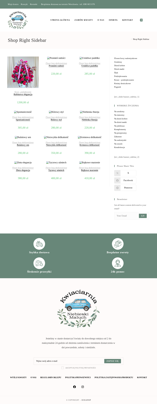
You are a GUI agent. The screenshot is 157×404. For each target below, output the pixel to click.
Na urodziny (119, 111)
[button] (37, 70)
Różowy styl (56, 120)
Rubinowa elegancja (23, 94)
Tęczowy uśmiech (56, 170)
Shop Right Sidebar (141, 39)
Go (142, 216)
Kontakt (33, 4)
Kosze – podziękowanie (124, 80)
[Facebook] (141, 4)
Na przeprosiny (120, 133)
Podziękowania (120, 76)
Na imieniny (119, 115)
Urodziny (118, 62)
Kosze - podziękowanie (23, 92)
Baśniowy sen (23, 145)
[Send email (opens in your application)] (148, 4)
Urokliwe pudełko (89, 66)
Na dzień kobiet (120, 119)
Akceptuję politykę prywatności (80, 368)
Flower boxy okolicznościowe (56, 63)
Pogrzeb (117, 87)
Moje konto (13, 4)
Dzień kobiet (119, 65)
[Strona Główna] (129, 39)
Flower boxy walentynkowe (125, 58)
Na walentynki (120, 140)
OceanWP (86, 400)
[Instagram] (145, 4)
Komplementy (120, 129)
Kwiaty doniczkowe (122, 83)
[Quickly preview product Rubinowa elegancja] (37, 62)
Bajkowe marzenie (89, 170)
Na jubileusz (119, 126)
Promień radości (56, 66)
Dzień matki (119, 69)
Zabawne (118, 136)
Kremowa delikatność (90, 145)
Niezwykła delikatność (56, 145)
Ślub (116, 73)
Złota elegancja (23, 170)
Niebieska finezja (90, 120)
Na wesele (118, 144)
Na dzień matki (120, 122)
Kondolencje (119, 147)
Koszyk (24, 4)
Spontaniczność (23, 120)
